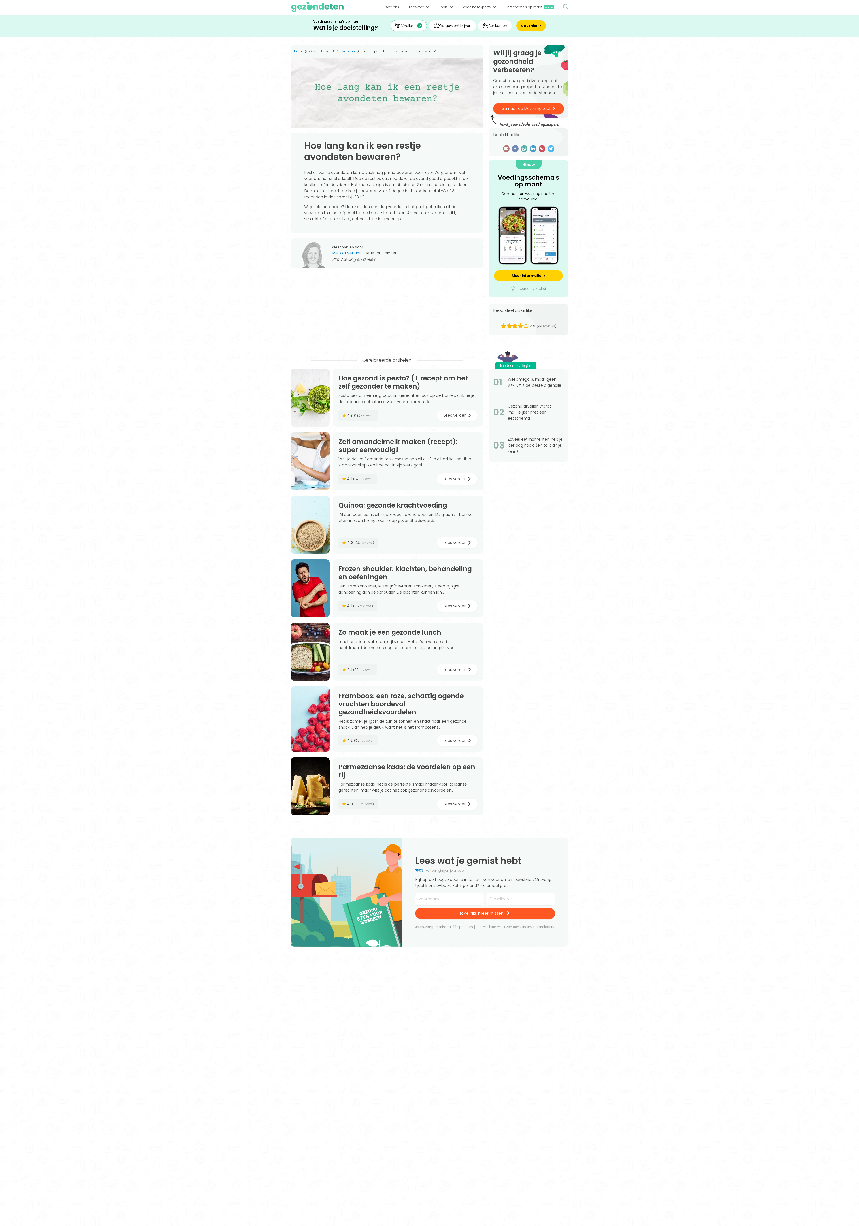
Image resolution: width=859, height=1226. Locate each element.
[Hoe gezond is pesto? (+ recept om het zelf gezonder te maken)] (310, 398)
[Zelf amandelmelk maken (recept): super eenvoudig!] (310, 461)
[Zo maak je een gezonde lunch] (310, 652)
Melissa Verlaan (347, 253)
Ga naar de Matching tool (526, 108)
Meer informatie (526, 275)
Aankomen (497, 25)
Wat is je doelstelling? (345, 28)
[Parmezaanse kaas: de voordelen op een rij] (310, 786)
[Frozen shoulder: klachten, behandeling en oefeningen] (310, 588)
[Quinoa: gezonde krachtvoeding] (310, 525)
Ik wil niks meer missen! (482, 913)
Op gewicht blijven (455, 25)
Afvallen (407, 25)
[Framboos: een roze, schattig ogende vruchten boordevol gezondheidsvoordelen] (310, 719)
